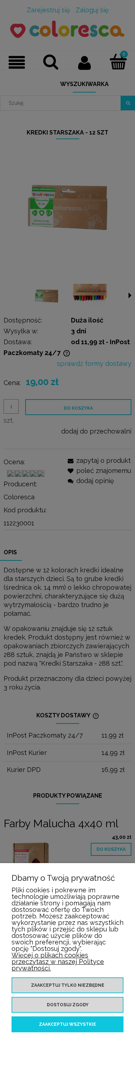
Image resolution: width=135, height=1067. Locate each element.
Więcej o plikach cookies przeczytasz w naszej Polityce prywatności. (58, 961)
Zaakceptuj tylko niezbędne (67, 985)
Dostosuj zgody (68, 1004)
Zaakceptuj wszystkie (67, 1024)
